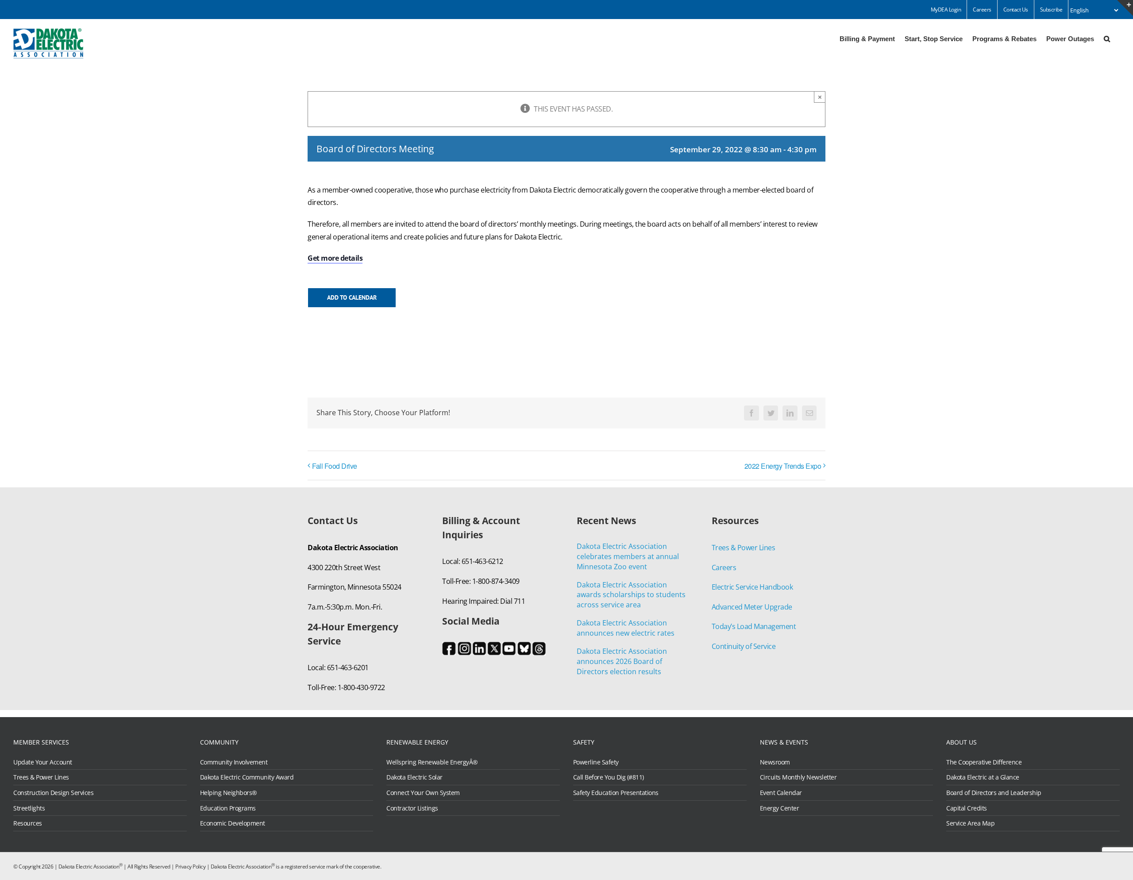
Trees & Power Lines (743, 547)
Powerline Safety (596, 762)
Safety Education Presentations (616, 793)
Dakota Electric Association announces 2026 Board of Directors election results (622, 661)
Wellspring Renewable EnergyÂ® (432, 762)
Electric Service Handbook (752, 587)
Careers (724, 567)
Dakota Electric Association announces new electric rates (625, 628)
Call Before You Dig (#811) (608, 777)
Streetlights (29, 808)
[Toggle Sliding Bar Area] (1125, 8)
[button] (1107, 38)
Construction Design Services (53, 793)
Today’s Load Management (754, 626)
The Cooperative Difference (983, 762)
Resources (27, 823)
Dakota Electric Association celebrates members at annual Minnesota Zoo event (628, 556)
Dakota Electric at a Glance (982, 777)
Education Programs (228, 808)
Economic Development (232, 823)
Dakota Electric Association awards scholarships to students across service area (631, 595)
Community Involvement (234, 762)
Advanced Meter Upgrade (752, 607)
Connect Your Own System (423, 793)
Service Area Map (970, 823)
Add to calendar (352, 297)
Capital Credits (966, 808)
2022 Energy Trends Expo (782, 466)
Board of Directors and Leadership (993, 793)
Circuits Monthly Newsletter (798, 777)
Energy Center (779, 808)
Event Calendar (781, 793)
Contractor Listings (412, 808)
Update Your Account (42, 762)
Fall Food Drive (334, 466)
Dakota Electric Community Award (247, 777)
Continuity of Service (744, 646)
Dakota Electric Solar (414, 777)
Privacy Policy (190, 866)
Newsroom (775, 762)
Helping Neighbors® (228, 793)
